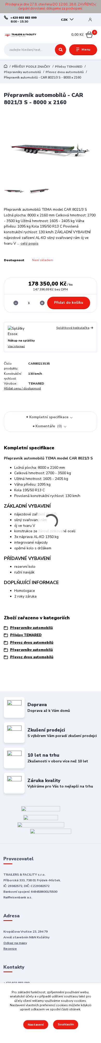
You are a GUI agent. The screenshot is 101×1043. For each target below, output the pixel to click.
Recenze (10, 949)
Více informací (16, 346)
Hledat (60, 49)
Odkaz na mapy (15, 943)
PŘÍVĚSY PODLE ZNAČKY (31, 67)
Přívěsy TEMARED (68, 67)
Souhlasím (66, 1024)
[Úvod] (20, 35)
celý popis (29, 243)
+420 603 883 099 (23, 17)
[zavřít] (94, 5)
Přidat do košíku (68, 302)
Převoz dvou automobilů (65, 72)
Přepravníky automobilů (22, 72)
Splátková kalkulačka (72, 328)
